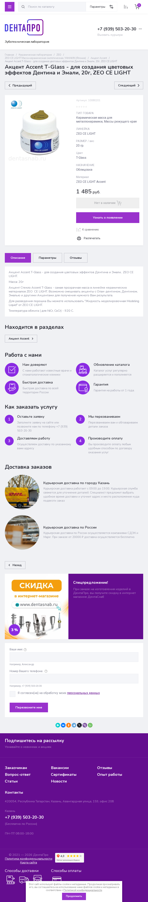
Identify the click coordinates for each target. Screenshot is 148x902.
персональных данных (83, 693)
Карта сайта (28, 862)
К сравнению (90, 229)
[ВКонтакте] (63, 725)
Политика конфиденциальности (28, 859)
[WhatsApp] (90, 725)
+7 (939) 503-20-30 (116, 29)
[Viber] (84, 725)
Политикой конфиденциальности (82, 890)
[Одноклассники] (68, 725)
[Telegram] (74, 725)
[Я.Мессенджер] (58, 725)
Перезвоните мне (28, 707)
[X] (79, 725)
